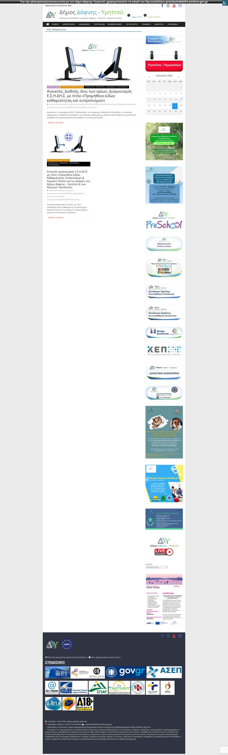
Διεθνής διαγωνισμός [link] (90, 107)
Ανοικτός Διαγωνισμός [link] (60, 107)
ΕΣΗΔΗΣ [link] (96, 104)
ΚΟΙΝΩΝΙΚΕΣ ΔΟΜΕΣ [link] (115, 24)
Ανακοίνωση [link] (53, 104)
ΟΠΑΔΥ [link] (69, 200)
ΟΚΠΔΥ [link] (64, 200)
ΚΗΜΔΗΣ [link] (71, 107)
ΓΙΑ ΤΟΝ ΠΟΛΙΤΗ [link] (131, 24)
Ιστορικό (148, 564)
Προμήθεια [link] (89, 104)
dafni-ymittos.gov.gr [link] (127, 739)
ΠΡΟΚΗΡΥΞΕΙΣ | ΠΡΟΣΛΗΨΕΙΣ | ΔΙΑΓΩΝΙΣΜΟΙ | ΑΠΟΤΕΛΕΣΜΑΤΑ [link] (106, 87)
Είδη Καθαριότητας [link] (105, 104)
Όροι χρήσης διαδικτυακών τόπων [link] (106, 657)
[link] (225, 3)
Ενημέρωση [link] (78, 107)
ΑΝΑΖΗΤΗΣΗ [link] (159, 24)
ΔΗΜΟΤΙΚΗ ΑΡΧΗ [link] (68, 24)
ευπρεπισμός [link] (60, 193)
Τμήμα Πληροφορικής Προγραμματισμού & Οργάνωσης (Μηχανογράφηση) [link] (99, 727)
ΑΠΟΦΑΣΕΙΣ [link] (146, 24)
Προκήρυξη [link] (61, 104)
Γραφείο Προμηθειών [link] (119, 104)
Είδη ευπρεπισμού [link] (72, 104)
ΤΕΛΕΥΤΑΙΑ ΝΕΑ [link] (99, 24)
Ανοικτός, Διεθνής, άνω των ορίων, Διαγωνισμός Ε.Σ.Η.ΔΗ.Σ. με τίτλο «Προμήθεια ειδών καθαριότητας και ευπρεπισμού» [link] (89, 96)
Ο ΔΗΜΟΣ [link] (55, 24)
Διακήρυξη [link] (81, 104)
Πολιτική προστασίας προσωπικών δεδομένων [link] (67, 657)
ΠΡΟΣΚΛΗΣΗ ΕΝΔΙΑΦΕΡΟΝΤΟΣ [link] (71, 87)
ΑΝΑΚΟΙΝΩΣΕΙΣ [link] (84, 24)
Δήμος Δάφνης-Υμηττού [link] (77, 721)
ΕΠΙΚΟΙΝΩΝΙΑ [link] (172, 24)
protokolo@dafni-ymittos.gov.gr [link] (98, 724)
